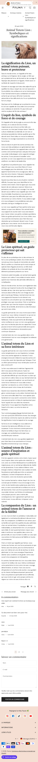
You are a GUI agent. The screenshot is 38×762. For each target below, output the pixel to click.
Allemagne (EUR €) (29, 739)
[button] (34, 7)
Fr (15, 739)
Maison (3, 13)
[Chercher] (30, 7)
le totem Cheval (15, 413)
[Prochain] (22, 652)
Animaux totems (15, 13)
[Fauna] (19, 7)
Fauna (9, 751)
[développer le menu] (2, 7)
